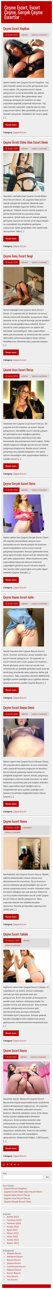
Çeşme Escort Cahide (15, 934)
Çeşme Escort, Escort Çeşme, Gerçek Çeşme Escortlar (23, 12)
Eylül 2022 (12, 1229)
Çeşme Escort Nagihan (16, 28)
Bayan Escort (14, 1259)
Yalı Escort (12, 1279)
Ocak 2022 (12, 1236)
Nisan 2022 (13, 1233)
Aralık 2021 (13, 1239)
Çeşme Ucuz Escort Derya (18, 369)
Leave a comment (39, 35)
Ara (5, 1173)
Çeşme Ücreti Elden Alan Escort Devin (25, 142)
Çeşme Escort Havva (15, 821)
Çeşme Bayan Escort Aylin (18, 597)
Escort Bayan (14, 1273)
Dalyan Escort (14, 1269)
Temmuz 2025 (14, 1220)
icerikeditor (27, 827)
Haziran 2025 (14, 1223)
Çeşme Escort (19, 132)
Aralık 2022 (13, 1226)
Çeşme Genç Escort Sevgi (18, 255)
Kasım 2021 (13, 1243)
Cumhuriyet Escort (16, 1266)
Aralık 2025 (13, 1216)
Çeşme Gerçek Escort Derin (19, 483)
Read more (11, 124)
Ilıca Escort (12, 1276)
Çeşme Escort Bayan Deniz (18, 707)
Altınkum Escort (15, 1256)
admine (24, 35)
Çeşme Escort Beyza (15, 1050)
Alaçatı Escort (14, 1253)
